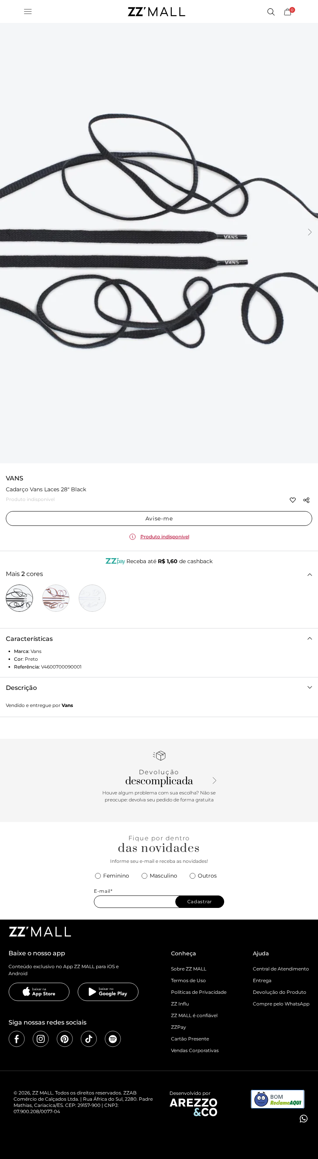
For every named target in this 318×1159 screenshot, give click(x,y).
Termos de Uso (188, 980)
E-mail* (103, 891)
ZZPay (178, 1027)
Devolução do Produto (279, 992)
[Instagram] (41, 1039)
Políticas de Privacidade (198, 992)
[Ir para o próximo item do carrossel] (310, 233)
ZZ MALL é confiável (194, 1015)
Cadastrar (199, 901)
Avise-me (159, 518)
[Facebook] (17, 1039)
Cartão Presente (190, 1039)
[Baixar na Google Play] (108, 992)
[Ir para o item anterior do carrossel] (8, 233)
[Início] (156, 11)
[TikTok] (89, 1039)
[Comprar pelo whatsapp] (303, 1118)
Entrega (262, 980)
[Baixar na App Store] (39, 992)
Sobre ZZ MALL (188, 969)
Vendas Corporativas (195, 1050)
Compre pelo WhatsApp (281, 1004)
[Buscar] (270, 11)
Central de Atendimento (281, 969)
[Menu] (28, 11)
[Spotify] (113, 1039)
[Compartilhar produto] (306, 500)
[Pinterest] (65, 1039)
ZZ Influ (180, 1004)
